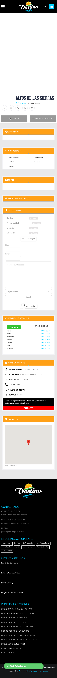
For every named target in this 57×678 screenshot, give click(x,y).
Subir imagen (29, 239)
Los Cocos (6, 543)
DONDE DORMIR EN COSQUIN (14, 618)
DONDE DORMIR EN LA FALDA (14, 622)
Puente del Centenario (9, 563)
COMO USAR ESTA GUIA (11, 648)
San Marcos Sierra (43, 543)
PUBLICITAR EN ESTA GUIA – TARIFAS (16, 609)
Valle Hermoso (28, 547)
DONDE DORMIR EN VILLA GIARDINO (17, 627)
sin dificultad (7, 547)
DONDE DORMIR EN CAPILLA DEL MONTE (19, 635)
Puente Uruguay (7, 583)
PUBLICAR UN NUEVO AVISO (13, 644)
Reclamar (28, 408)
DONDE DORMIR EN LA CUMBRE (15, 631)
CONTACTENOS (8, 653)
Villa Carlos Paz (42, 547)
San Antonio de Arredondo (23, 543)
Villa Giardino (7, 551)
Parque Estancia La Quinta (10, 573)
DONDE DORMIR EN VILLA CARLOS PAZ (18, 613)
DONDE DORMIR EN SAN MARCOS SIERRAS (19, 640)
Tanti (17, 547)
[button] (51, 6)
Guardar (15, 119)
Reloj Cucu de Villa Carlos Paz (12, 593)
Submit (28, 297)
